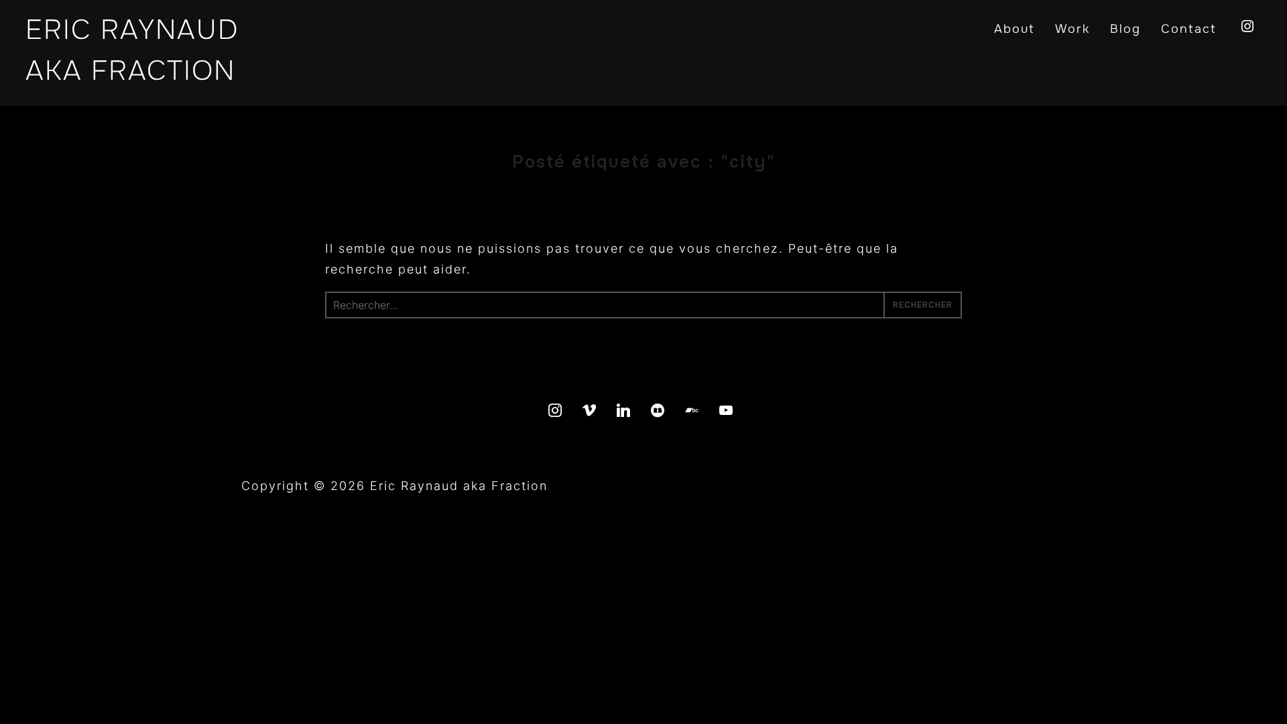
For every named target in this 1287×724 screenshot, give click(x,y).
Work (1072, 28)
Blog (1125, 28)
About (1014, 28)
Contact (1189, 28)
